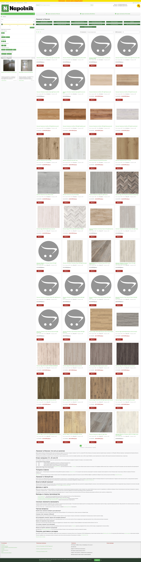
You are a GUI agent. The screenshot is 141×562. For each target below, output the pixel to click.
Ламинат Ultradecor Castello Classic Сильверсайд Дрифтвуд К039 (99, 58)
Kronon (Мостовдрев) (55, 498)
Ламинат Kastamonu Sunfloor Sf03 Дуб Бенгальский (48, 126)
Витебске (105, 533)
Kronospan (40, 498)
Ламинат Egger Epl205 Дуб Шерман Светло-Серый (126, 331)
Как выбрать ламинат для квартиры (26, 72)
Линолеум (74, 525)
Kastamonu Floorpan (41, 499)
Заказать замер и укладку (40, 536)
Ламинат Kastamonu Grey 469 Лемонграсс (98, 160)
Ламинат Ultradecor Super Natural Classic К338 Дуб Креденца (126, 298)
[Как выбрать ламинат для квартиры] (26, 65)
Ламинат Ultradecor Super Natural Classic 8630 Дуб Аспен (73, 298)
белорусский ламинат (63, 498)
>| (95, 445)
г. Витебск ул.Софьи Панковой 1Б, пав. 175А (44, 548)
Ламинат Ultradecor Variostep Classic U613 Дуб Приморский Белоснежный (125, 263)
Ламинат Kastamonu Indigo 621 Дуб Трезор (98, 194)
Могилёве (109, 533)
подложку (66, 506)
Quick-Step (40, 496)
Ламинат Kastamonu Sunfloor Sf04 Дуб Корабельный (74, 126)
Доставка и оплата (13, 2)
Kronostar (47, 499)
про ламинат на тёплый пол (89, 479)
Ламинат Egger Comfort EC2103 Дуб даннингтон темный (48, 434)
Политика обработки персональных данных (9, 547)
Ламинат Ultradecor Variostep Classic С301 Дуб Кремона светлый (101, 229)
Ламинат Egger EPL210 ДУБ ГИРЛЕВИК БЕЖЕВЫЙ (47, 365)
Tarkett (50, 499)
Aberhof (53, 499)
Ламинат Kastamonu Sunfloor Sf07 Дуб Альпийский (126, 126)
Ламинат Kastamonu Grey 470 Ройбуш (71, 194)
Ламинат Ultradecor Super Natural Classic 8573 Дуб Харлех (100, 298)
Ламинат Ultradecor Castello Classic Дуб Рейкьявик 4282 (128, 57)
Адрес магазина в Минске (53, 13)
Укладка (25, 2)
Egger (39, 497)
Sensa (56, 499)
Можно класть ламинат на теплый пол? (9, 72)
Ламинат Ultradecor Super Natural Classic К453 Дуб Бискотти (73, 332)
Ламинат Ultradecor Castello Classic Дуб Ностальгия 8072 (74, 92)
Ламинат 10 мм (72, 471)
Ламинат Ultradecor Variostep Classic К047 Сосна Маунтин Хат (99, 263)
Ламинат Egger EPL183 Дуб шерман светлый (72, 365)
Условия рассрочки (20, 2)
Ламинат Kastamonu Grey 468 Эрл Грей (45, 194)
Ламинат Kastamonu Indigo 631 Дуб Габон (98, 434)
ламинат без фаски (118, 474)
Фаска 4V (37, 474)
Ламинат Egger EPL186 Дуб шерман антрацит (125, 365)
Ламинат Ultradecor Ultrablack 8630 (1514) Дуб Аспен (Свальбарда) (127, 435)
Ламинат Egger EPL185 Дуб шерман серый (98, 365)
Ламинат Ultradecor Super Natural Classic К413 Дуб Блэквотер (47, 332)
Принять (97, 560)
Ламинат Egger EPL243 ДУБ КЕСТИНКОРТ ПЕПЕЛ (73, 228)
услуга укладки (127, 533)
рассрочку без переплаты (46, 529)
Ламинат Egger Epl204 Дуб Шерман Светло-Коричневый (101, 331)
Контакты (7, 2)
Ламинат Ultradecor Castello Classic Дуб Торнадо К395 (48, 57)
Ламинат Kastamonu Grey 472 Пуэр (44, 160)
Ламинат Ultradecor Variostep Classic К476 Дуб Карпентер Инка (46, 263)
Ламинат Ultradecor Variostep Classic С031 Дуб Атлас (127, 228)
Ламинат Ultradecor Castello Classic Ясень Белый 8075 (74, 57)
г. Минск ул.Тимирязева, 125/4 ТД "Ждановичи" (44, 546)
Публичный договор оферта (6, 552)
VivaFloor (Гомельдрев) (46, 498)
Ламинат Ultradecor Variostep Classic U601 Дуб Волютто (49, 297)
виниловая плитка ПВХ (66, 485)
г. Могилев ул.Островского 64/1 (41, 551)
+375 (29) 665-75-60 (84, 535)
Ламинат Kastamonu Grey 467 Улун (70, 160)
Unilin (44, 496)
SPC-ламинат (58, 485)
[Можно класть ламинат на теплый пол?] (9, 65)
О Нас (2, 551)
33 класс (74, 466)
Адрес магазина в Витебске (88, 13)
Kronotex (42, 497)
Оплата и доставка (4, 546)
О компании (3, 2)
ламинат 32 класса (57, 466)
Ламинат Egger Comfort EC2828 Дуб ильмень (72, 434)
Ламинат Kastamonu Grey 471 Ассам (123, 160)
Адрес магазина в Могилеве (123, 13)
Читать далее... (3, 80)
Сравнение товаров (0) (40, 29)
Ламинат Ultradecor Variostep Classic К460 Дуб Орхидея (75, 263)
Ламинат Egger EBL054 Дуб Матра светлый (46, 228)
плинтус (69, 506)
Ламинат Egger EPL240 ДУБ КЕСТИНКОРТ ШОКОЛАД (127, 194)
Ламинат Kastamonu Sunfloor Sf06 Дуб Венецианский (100, 126)
